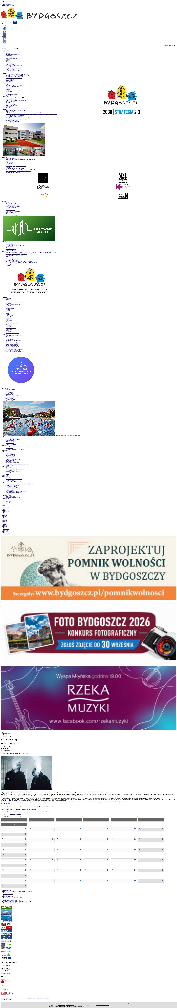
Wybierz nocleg (9, 392)
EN (4, 500)
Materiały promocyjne (11, 249)
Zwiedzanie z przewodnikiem (12, 395)
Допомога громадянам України (13, 492)
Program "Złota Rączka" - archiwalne (14, 349)
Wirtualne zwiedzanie (10, 389)
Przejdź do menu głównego (9, 1)
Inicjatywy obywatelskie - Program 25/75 (15, 97)
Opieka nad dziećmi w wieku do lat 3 (14, 116)
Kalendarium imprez (10, 158)
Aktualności (6, 50)
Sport (4, 201)
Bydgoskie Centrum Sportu (12, 203)
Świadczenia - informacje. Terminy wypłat (15, 469)
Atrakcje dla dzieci (10, 394)
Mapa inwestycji (9, 448)
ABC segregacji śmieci (11, 441)
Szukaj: (2, 46)
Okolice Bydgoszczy (10, 399)
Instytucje (8, 161)
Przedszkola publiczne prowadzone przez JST (16, 119)
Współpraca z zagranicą (11, 250)
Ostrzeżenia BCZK (10, 456)
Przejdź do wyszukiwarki (8, 3)
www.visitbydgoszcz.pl (15, 814)
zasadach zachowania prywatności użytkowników (66, 1005)
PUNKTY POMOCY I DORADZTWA (15, 493)
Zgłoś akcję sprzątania (11, 440)
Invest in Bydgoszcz (10, 101)
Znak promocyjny (10, 247)
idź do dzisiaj (18, 816)
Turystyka (5, 388)
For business (9, 502)
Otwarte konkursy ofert (11, 122)
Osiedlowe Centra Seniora (12, 344)
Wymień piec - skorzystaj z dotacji (13, 439)
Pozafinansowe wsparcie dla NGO (13, 260)
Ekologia (5, 436)
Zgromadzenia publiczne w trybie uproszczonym (16, 464)
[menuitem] (89, 50)
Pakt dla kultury (9, 167)
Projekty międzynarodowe (12, 94)
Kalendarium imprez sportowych (13, 206)
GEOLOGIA (9, 88)
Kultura (5, 157)
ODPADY (8, 90)
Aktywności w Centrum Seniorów (13, 340)
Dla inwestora (6, 96)
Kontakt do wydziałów (6, 973)
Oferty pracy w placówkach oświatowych (15, 115)
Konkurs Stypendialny (11, 164)
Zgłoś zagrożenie (10, 453)
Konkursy (8, 242)
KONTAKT (9, 95)
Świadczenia (6, 466)
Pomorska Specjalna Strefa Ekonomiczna (15, 107)
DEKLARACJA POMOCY (12, 486)
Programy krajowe (10, 111)
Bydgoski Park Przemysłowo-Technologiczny (16, 100)
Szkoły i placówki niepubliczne (13, 120)
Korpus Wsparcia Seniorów (12, 345)
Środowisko (6, 83)
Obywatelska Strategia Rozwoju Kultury (15, 168)
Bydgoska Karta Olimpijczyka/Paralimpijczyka (16, 215)
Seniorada (8, 341)
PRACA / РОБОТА (10, 490)
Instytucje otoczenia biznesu (12, 105)
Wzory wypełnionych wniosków (13, 471)
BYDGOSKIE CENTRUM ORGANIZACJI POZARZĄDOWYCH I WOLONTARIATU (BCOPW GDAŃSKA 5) (32, 252)
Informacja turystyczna (11, 398)
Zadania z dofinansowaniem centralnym (15, 449)
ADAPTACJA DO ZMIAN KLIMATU (15, 85)
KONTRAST (6, 498)
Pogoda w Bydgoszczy (11, 400)
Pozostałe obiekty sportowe (12, 212)
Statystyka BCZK (10, 460)
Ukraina (5, 482)
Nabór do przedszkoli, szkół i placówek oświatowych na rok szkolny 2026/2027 (23, 112)
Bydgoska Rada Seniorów (12, 343)
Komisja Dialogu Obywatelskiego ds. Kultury (16, 166)
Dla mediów (6, 476)
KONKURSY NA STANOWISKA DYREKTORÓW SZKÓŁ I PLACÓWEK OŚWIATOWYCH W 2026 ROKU (31, 114)
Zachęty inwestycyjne (11, 104)
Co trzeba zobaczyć (10, 393)
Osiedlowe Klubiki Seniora (12, 338)
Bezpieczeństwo (6, 451)
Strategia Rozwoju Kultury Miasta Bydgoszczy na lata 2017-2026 (20, 169)
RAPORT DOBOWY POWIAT (13, 459)
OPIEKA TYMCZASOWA (12, 487)
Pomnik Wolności (7, 495)
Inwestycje (5, 445)
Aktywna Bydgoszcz (10, 213)
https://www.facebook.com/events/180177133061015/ (16, 753)
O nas (7, 474)
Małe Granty (9, 163)
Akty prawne (9, 470)
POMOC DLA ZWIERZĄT (12, 462)
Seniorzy (5, 334)
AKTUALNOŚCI (10, 84)
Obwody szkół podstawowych (12, 121)
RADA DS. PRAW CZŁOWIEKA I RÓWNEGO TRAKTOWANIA (21, 262)
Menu (2, 505)
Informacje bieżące (10, 257)
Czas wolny (6, 475)
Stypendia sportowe (10, 210)
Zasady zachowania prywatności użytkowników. (38, 998)
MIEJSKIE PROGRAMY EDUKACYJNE (15, 110)
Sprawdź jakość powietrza (12, 438)
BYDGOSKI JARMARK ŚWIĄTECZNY (15, 245)
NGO (4, 251)
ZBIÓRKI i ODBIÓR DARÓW (13, 489)
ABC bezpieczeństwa (11, 461)
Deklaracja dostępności (6, 985)
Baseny (7, 202)
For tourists (8, 501)
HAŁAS (8, 89)
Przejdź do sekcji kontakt (8, 5)
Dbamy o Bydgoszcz (10, 454)
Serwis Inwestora (10, 102)
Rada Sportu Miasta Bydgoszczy (13, 211)
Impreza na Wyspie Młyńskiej (12, 244)
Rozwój (5, 73)
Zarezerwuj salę (9, 336)
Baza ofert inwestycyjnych (12, 99)
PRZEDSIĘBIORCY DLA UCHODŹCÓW (16, 491)
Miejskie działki (9, 106)
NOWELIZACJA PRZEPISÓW (13, 485)
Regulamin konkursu (10, 496)
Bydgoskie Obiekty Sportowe (12, 205)
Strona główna (6, 733)
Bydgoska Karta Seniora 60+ (12, 346)
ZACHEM (8, 92)
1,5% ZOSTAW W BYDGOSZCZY (14, 255)
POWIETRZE (9, 91)
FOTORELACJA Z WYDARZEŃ (14, 479)
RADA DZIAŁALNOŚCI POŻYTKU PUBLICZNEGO (19, 261)
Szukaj (16, 48)
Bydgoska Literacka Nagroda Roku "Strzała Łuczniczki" (18, 171)
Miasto (4, 52)
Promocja (5, 241)
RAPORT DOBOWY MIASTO (13, 458)
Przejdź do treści (7, 4)
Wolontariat (8, 256)
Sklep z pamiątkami (10, 390)
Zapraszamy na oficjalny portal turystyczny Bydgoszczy (67, 435)
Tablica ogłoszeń (9, 264)
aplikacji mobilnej (42, 806)
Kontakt (8, 265)
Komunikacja (6, 450)
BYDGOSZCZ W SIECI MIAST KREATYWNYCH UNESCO (20, 159)
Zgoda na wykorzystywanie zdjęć (13, 481)
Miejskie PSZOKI (10, 443)
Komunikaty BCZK (10, 455)
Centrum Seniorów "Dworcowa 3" (13, 335)
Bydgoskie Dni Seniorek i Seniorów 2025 (15, 351)
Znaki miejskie (9, 246)
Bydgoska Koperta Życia (11, 347)
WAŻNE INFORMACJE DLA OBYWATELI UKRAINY (19, 484)
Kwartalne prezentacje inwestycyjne (14, 446)
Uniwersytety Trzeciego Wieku (13, 350)
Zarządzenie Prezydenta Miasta (13, 497)
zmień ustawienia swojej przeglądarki (102, 1005)
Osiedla (5, 297)
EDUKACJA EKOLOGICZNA (13, 86)
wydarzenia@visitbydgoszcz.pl (29, 809)
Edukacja (5, 109)
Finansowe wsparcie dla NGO (12, 259)
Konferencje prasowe (10, 480)
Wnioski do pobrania (10, 472)
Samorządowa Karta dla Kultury (13, 172)
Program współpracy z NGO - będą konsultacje (16, 254)
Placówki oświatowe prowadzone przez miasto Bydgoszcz (19, 117)
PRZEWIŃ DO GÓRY (6, 999)
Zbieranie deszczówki (11, 444)
